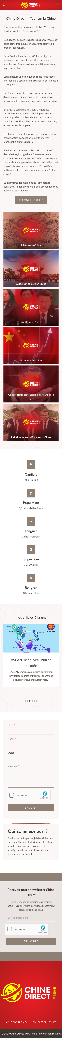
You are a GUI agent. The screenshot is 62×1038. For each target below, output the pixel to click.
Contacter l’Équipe (44, 1022)
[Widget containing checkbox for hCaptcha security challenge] (29, 795)
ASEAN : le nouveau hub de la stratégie (31, 663)
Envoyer (31, 808)
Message (13, 766)
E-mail (12, 738)
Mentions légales (17, 1022)
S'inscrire (31, 941)
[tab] (25, 701)
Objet (11, 752)
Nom (11, 725)
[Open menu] (57, 5)
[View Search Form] (4, 5)
